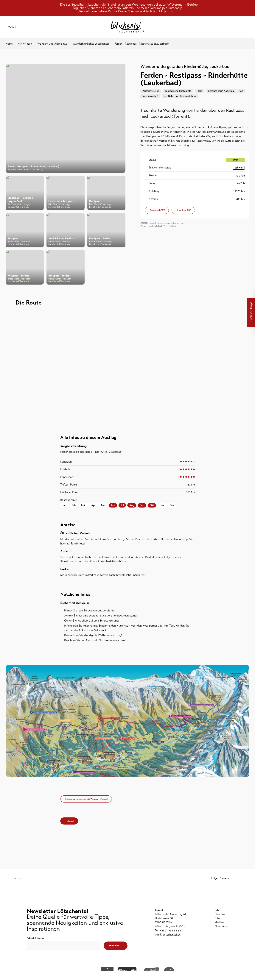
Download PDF (183, 210)
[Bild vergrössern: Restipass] (106, 193)
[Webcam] (238, 27)
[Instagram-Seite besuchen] (247, 878)
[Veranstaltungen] (219, 27)
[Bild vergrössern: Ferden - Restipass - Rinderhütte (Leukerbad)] (65, 118)
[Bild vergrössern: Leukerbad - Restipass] (65, 193)
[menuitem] (221, 914)
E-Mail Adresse (35, 938)
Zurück (70, 821)
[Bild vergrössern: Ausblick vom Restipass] (65, 230)
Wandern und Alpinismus (52, 43)
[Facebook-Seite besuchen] (240, 878)
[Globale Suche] (247, 27)
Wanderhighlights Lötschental (91, 43)
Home (9, 43)
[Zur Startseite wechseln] (127, 26)
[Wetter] (229, 27)
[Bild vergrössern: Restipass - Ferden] (106, 230)
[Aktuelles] (210, 27)
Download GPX (157, 210)
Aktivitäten (25, 43)
